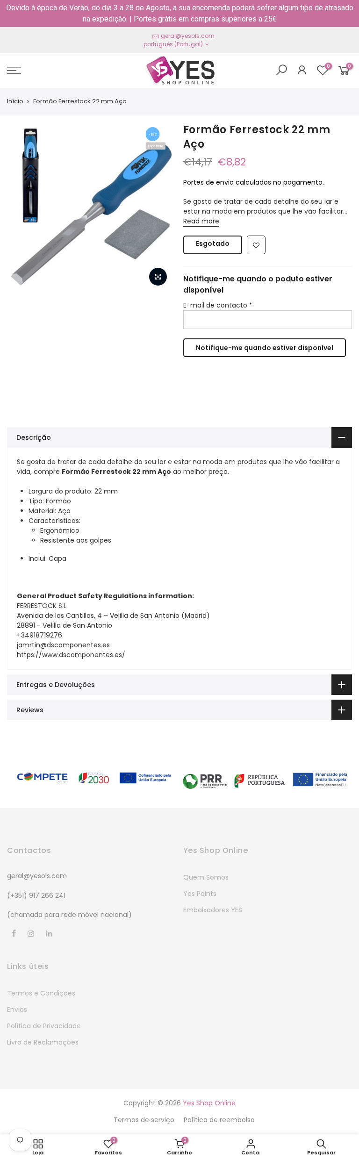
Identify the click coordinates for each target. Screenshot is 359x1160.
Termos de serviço (144, 1119)
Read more (201, 221)
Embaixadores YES (212, 910)
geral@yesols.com (188, 36)
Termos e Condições (41, 993)
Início (15, 101)
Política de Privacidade (44, 1026)
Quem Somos (206, 877)
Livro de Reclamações (43, 1042)
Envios (17, 1009)
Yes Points (199, 893)
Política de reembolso (219, 1119)
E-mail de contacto (217, 305)
